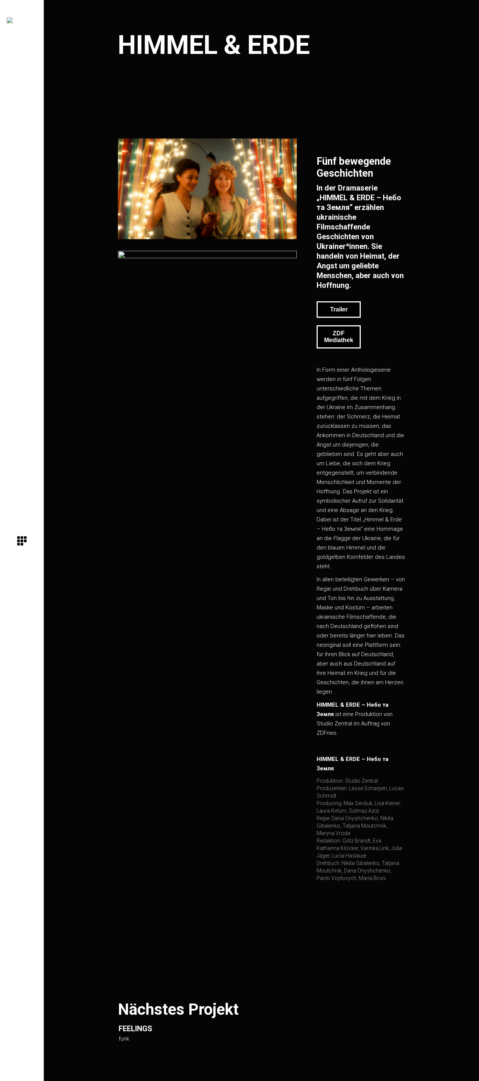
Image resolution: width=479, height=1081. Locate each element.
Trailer (339, 309)
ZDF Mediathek (338, 336)
